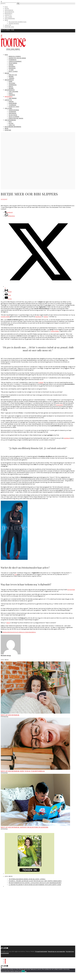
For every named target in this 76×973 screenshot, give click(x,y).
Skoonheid (9, 10)
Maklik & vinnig (15, 56)
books (13, 632)
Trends (11, 78)
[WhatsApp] (4, 948)
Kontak (8, 130)
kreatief (40, 382)
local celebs (18, 632)
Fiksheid (12, 94)
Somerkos (12, 59)
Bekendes (8, 13)
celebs (8, 632)
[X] (2, 948)
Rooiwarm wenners (13, 126)
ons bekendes (26, 632)
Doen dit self (14, 106)
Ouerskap (12, 111)
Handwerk (13, 103)
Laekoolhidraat (15, 61)
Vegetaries (13, 63)
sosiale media (5, 316)
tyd (16, 574)
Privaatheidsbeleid (41, 951)
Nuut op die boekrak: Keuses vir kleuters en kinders (24, 827)
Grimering (13, 84)
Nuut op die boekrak (10, 715)
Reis (10, 121)
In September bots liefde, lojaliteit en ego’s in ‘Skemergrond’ (35, 883)
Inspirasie (12, 113)
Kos (6, 6)
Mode (7, 8)
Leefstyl (8, 15)
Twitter (46, 316)
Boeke (4, 632)
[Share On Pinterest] (5, 963)
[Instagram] (6, 948)
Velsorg (12, 83)
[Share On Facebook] (5, 959)
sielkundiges (55, 331)
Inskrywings (14, 23)
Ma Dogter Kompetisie (17, 22)
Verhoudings (14, 110)
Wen (6, 20)
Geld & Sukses (14, 116)
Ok (23, 971)
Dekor (11, 101)
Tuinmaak (12, 105)
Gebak (11, 64)
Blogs (11, 123)
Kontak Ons (9, 27)
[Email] (7, 948)
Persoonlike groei (16, 118)
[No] (25, 971)
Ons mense (13, 98)
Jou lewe (8, 108)
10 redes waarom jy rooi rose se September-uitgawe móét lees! (35, 885)
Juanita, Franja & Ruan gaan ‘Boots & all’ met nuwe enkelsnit (35, 881)
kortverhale (71, 589)
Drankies (12, 68)
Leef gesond (13, 91)
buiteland (67, 438)
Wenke (11, 76)
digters (33, 632)
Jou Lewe (8, 17)
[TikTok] (1, 948)
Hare (10, 81)
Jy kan (11, 69)
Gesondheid (9, 12)
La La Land (59, 405)
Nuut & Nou (13, 71)
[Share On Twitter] (5, 961)
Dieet (11, 93)
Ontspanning (10, 18)
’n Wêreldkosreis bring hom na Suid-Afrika (27, 879)
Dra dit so (13, 74)
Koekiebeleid (5, 953)
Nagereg (12, 66)
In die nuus (13, 115)
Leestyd (8, 25)
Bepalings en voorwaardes (56, 951)
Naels (11, 86)
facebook (38, 316)
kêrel (8, 623)
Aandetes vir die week (17, 58)
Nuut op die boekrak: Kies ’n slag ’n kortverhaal (23, 771)
